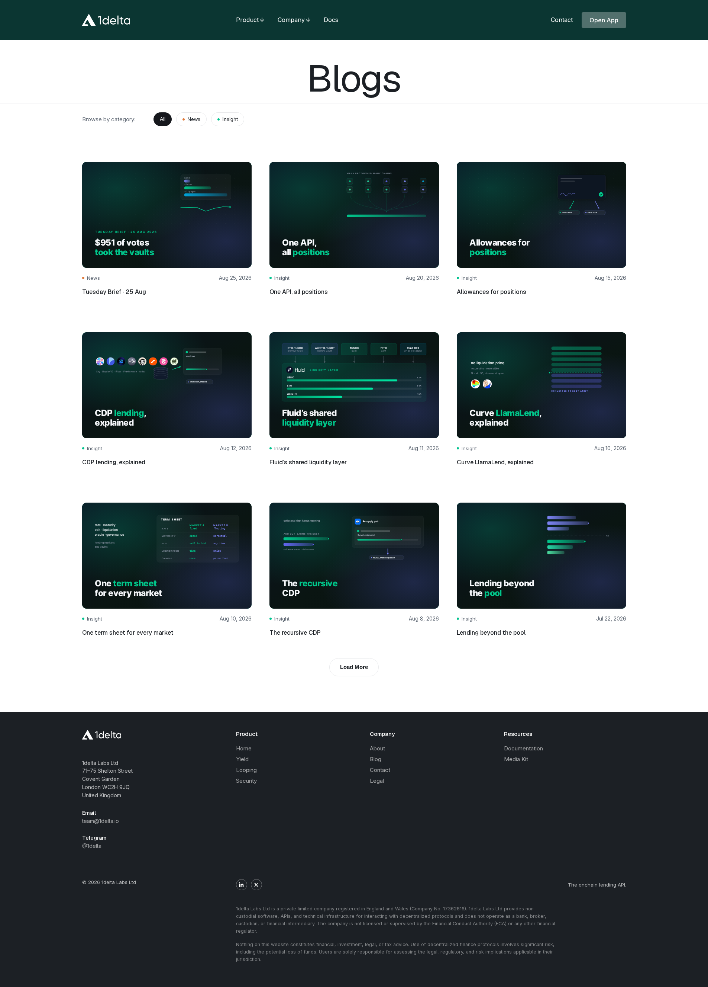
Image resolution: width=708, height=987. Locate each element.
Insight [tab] (230, 119)
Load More (354, 667)
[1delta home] (106, 20)
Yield (242, 759)
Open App (603, 20)
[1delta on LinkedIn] (241, 884)
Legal (377, 780)
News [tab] (193, 119)
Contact (562, 19)
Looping (246, 769)
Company (291, 19)
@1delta (91, 846)
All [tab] (162, 119)
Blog (375, 759)
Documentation (523, 748)
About (377, 748)
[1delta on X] (256, 884)
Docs (331, 19)
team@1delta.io (100, 821)
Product (247, 19)
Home (244, 748)
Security (246, 780)
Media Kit (516, 759)
